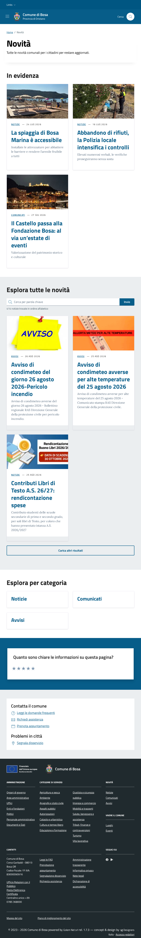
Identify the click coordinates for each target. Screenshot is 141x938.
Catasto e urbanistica (51, 819)
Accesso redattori (125, 934)
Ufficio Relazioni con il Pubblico (18, 884)
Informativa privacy (83, 870)
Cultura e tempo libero (51, 825)
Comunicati (112, 798)
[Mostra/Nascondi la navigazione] (7, 16)
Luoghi (109, 825)
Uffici (9, 803)
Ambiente (45, 798)
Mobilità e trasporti (83, 809)
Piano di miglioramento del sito (54, 918)
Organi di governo (16, 792)
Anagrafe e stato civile (52, 803)
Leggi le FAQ (46, 860)
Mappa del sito (14, 918)
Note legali (78, 876)
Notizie (109, 792)
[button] (11, 4)
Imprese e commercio (84, 803)
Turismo (77, 836)
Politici (10, 814)
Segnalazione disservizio (53, 876)
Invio (127, 302)
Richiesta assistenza (51, 881)
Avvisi (109, 803)
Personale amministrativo (21, 819)
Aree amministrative (18, 798)
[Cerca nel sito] (130, 17)
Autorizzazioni (47, 814)
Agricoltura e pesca (50, 792)
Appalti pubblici (47, 809)
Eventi (109, 831)
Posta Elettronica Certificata (16, 892)
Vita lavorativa (80, 841)
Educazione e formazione (53, 830)
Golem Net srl (70, 930)
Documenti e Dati (16, 825)
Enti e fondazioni (16, 809)
